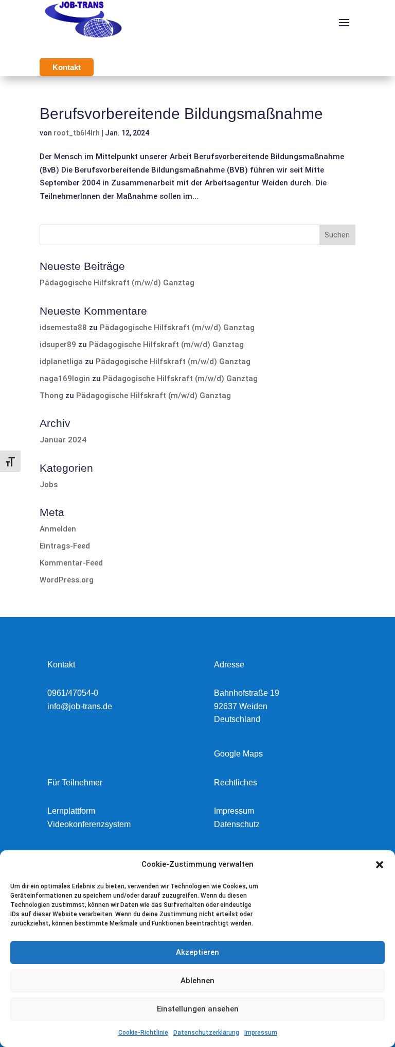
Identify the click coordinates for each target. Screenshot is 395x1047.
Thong (51, 395)
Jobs (49, 484)
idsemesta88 (63, 327)
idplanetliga (61, 361)
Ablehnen (197, 980)
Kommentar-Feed (71, 563)
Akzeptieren (197, 952)
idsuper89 (58, 344)
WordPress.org (67, 580)
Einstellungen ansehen (198, 1009)
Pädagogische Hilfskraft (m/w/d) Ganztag (117, 282)
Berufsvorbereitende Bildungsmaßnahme (181, 113)
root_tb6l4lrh (76, 133)
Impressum (260, 1032)
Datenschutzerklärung (206, 1032)
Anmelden (58, 529)
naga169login (65, 378)
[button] (379, 865)
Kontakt (66, 67)
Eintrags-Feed (65, 546)
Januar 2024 (63, 439)
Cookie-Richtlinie (143, 1032)
